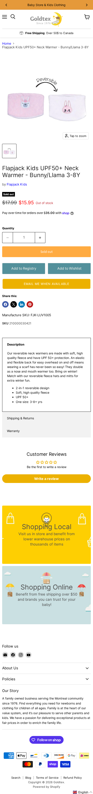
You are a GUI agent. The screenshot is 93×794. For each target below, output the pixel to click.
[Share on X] (13, 304)
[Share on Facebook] (5, 304)
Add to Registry (23, 268)
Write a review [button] (46, 478)
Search (16, 777)
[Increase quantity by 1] (40, 237)
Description (15, 344)
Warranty (13, 431)
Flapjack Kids (17, 184)
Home (6, 43)
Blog (28, 777)
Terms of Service (47, 777)
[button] (46, 283)
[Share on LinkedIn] (21, 304)
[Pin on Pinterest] (30, 304)
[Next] (86, 5)
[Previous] (6, 5)
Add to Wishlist (69, 268)
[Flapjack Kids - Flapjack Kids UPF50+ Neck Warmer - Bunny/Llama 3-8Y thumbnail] (9, 151)
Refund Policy (72, 777)
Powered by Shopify (46, 786)
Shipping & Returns (20, 418)
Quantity (8, 228)
